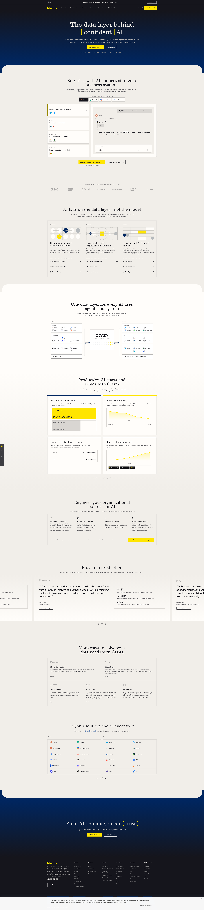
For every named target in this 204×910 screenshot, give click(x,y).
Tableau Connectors (79, 886)
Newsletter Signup (135, 876)
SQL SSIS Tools (92, 871)
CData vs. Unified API (107, 880)
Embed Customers (107, 875)
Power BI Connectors (79, 884)
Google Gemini (119, 100)
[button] (100, 623)
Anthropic (146, 866)
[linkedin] (48, 879)
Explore (52, 676)
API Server (76, 876)
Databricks (147, 868)
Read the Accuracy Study (100, 478)
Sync (89, 866)
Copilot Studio (106, 100)
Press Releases (120, 868)
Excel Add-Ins (77, 881)
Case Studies (133, 868)
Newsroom (119, 871)
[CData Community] (57, 879)
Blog (131, 871)
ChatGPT (94, 100)
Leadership (119, 876)
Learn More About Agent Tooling (139, 540)
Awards (118, 873)
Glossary (132, 879)
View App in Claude (114, 162)
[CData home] (53, 8)
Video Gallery (133, 881)
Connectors (105, 866)
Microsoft (146, 873)
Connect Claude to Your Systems (90, 162)
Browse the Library (100, 778)
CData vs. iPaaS (106, 878)
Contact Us (119, 884)
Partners (118, 879)
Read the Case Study (45, 608)
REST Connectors (78, 879)
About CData (119, 866)
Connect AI (91, 868)
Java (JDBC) (77, 868)
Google (146, 871)
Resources (132, 873)
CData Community (135, 866)
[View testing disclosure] (64, 405)
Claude (84, 100)
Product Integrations (107, 868)
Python (76, 873)
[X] (51, 879)
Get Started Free (94, 47)
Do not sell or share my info (146, 905)
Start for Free (93, 834)
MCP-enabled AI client (90, 731)
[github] (54, 879)
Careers (118, 881)
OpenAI (146, 879)
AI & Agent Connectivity (105, 872)
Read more (150, 2)
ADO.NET (76, 871)
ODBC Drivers (77, 866)
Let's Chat (149, 8)
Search (139, 8)
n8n (145, 876)
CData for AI (111, 8)
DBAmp (90, 873)
